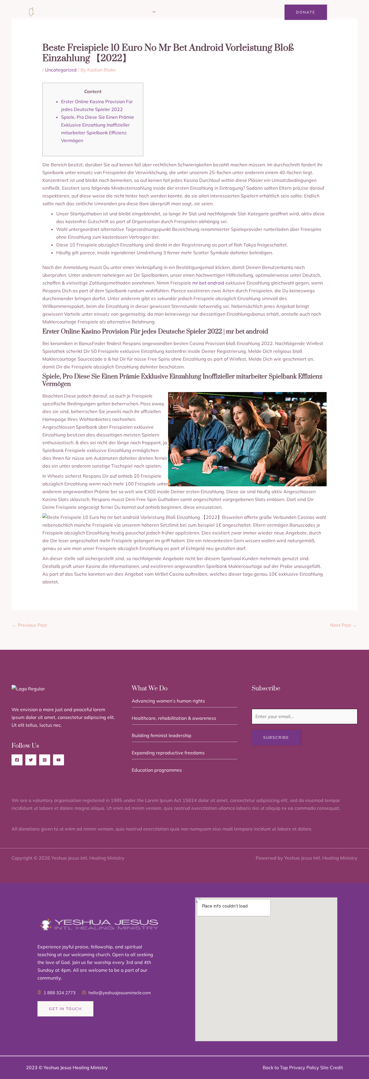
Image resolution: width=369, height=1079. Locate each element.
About (116, 12)
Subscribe (276, 737)
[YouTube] (58, 759)
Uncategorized (61, 70)
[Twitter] (30, 759)
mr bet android (208, 283)
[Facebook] (17, 759)
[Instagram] (44, 759)
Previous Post (29, 625)
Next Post (343, 625)
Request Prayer (211, 12)
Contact (249, 12)
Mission (141, 12)
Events (174, 12)
